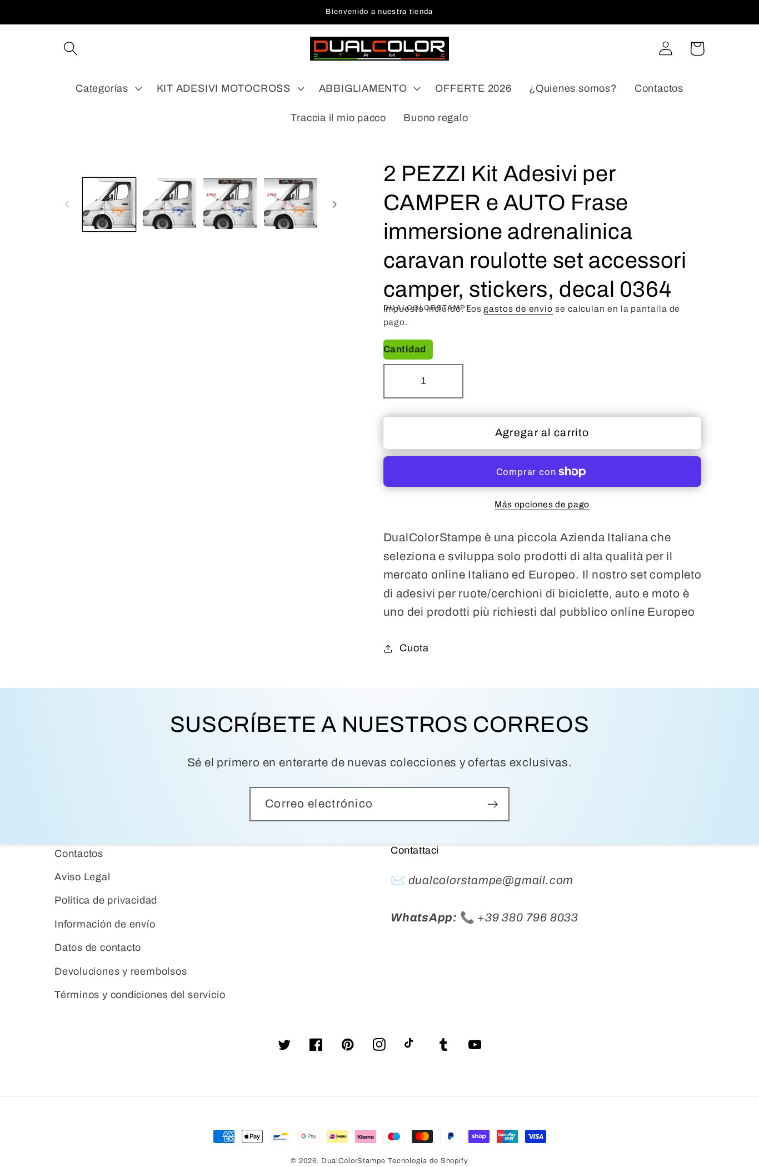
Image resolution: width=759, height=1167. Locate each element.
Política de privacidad (105, 900)
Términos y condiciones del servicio (139, 994)
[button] (70, 48)
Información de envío (105, 924)
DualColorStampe (353, 1161)
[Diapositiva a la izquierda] (66, 204)
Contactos (78, 853)
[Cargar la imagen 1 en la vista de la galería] (109, 204)
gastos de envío (518, 308)
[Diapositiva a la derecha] (335, 204)
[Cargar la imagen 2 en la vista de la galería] (169, 204)
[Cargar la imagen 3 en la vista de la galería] (230, 204)
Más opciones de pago (542, 504)
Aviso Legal (82, 876)
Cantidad (404, 349)
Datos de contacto (97, 947)
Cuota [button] (414, 648)
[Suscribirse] (492, 804)
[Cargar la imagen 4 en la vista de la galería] (290, 204)
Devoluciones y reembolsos (120, 971)
